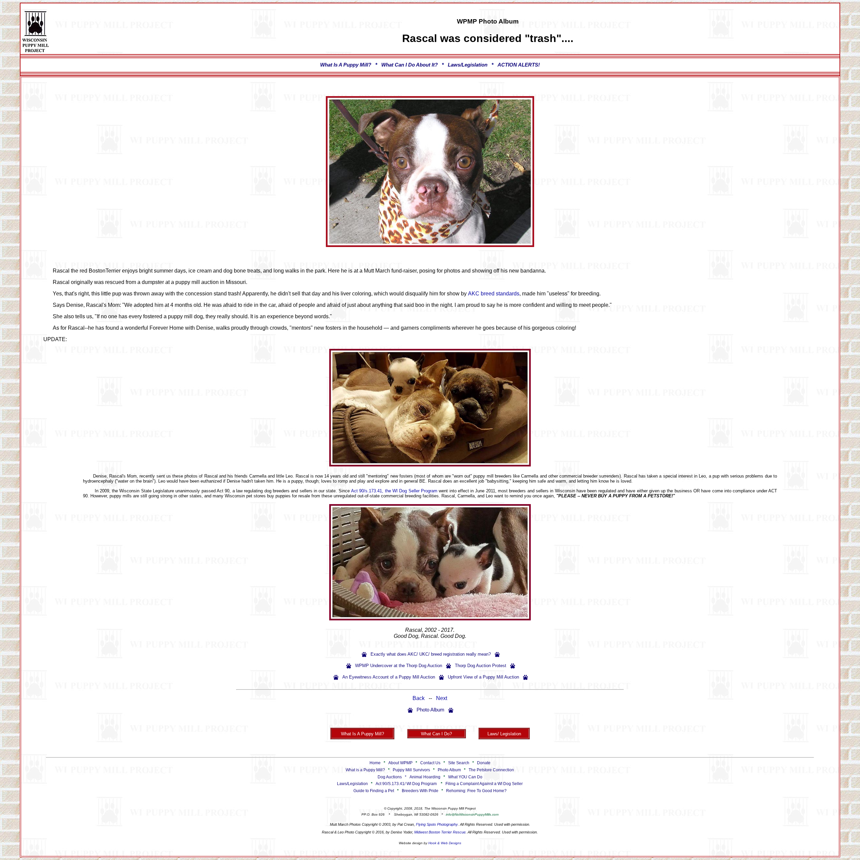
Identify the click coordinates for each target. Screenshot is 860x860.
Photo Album (430, 709)
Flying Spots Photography (437, 824)
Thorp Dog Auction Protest (480, 665)
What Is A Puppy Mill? (345, 65)
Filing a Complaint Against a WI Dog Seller (484, 783)
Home (375, 763)
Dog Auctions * (394, 777)
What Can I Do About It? (409, 65)
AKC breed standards (493, 293)
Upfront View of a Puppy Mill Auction (483, 677)
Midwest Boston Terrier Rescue (440, 832)
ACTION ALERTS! (519, 65)
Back (419, 698)
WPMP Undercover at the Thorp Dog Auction (398, 665)
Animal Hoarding (425, 777)
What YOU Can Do (465, 777)
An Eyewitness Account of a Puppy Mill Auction (388, 677)
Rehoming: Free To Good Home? (476, 790)
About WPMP (400, 763)
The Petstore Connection (491, 770)
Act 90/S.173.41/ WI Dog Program (406, 783)
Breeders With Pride (420, 790)
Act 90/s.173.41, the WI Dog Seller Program (394, 490)
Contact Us (430, 763)
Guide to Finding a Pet (373, 790)
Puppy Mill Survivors (411, 770)
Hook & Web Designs (444, 843)
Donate (483, 763)
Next (441, 698)
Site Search (458, 763)
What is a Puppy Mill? (365, 770)
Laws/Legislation (467, 65)
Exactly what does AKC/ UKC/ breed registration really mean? (431, 654)
